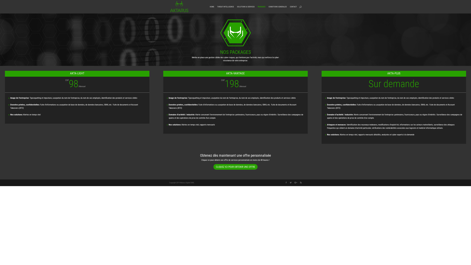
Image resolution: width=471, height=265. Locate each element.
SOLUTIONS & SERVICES (246, 7)
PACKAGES (261, 7)
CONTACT (293, 7)
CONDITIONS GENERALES (277, 7)
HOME (212, 7)
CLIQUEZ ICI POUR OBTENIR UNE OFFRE (235, 166)
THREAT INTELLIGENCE (225, 7)
